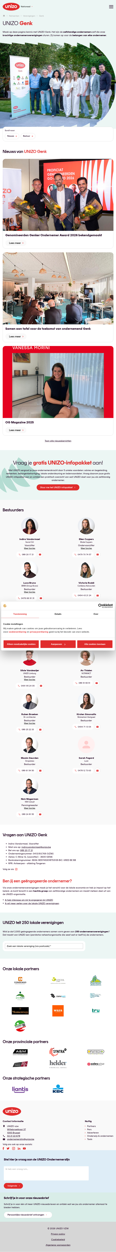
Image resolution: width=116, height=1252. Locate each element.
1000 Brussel (13, 1132)
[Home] (4, 15)
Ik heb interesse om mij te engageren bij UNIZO (29, 900)
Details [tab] (58, 614)
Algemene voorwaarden (58, 1245)
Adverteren (93, 1132)
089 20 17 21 (28, 554)
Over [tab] (96, 614)
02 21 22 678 (13, 1136)
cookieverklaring (17, 632)
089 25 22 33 (28, 729)
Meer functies (29, 548)
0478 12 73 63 (84, 770)
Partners (91, 1126)
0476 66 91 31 (27, 598)
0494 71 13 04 (84, 727)
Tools (89, 1139)
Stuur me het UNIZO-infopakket (56, 487)
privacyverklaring (39, 632)
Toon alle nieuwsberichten (58, 440)
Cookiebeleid (58, 1239)
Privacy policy (58, 1234)
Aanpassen (56, 644)
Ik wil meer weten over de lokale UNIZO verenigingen (32, 903)
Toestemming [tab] (20, 614)
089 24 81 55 (28, 814)
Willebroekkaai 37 (16, 1129)
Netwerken (14, 16)
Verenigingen (29, 16)
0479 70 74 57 (84, 554)
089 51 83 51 (84, 683)
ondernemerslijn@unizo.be (20, 1139)
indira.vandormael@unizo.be (36, 847)
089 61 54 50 (28, 770)
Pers (89, 1129)
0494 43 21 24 (84, 595)
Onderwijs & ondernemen (100, 1136)
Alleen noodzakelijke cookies (21, 644)
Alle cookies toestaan (94, 644)
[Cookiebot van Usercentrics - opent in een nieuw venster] (100, 606)
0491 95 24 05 (28, 685)
